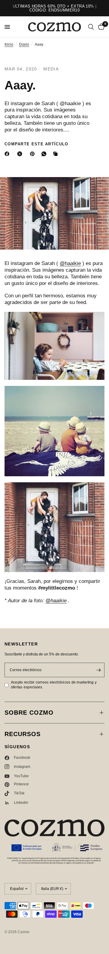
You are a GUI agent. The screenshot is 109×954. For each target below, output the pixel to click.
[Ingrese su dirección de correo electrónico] (98, 670)
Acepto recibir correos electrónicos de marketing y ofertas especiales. (54, 684)
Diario (24, 44)
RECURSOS (23, 734)
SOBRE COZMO (29, 712)
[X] (21, 153)
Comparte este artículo (36, 144)
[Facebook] (8, 153)
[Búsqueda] (91, 26)
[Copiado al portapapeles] (56, 153)
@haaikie (70, 263)
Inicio (9, 44)
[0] (100, 26)
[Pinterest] (33, 153)
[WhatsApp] (45, 153)
